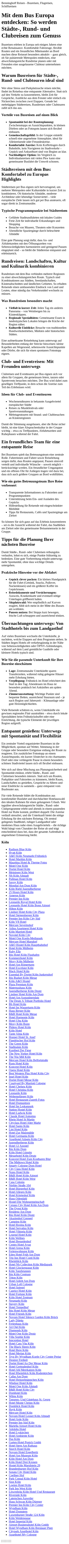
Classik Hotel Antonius (22, 1116)
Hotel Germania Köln (21, 1136)
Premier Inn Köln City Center (26, 1504)
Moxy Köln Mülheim (21, 961)
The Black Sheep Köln (22, 1346)
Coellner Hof (16, 1475)
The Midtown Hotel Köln (24, 1162)
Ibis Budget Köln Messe (23, 977)
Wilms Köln (16, 1396)
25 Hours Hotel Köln (21, 892)
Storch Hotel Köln (19, 1448)
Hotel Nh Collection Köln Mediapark (30, 1264)
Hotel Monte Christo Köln (24, 1402)
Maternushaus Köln (20, 987)
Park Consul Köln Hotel (23, 1478)
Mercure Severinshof (21, 925)
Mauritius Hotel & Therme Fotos (28, 862)
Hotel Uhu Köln (18, 1020)
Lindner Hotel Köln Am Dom (26, 994)
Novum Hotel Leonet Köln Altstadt (29, 1416)
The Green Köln (18, 1043)
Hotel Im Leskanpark (21, 1106)
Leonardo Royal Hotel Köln (25, 902)
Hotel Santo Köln (19, 1126)
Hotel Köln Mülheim (21, 948)
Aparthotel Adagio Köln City (26, 1139)
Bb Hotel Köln (17, 1004)
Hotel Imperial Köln (20, 1521)
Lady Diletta (16, 1320)
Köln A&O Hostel (19, 981)
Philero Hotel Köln (20, 1027)
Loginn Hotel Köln (20, 1485)
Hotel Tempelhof (19, 1307)
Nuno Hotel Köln (19, 1172)
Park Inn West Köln (20, 1488)
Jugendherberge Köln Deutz (25, 991)
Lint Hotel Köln (18, 1129)
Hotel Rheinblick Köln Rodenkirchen (30, 1373)
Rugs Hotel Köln (19, 1063)
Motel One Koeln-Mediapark (26, 938)
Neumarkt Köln (18, 1300)
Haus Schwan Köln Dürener (25, 1501)
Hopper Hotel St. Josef (22, 1037)
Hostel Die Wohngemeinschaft (26, 1201)
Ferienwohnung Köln (21, 1251)
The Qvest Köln (18, 1208)
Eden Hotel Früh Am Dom (24, 1254)
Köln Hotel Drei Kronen (23, 1462)
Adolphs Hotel (17, 1429)
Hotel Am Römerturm (21, 964)
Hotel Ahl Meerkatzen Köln (25, 1369)
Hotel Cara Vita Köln (21, 1343)
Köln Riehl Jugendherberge (25, 888)
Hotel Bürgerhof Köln (22, 1188)
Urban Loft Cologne (21, 1284)
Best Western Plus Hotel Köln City (29, 1073)
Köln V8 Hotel (17, 921)
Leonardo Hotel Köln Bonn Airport (29, 905)
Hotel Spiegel (17, 1287)
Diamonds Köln (18, 1330)
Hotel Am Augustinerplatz (24, 997)
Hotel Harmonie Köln (21, 1017)
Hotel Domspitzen (19, 1103)
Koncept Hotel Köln (21, 1066)
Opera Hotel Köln (19, 1070)
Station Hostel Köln (20, 1109)
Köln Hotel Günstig (20, 1152)
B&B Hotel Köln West (22, 1178)
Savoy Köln (16, 882)
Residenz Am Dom (20, 1211)
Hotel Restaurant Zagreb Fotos (27, 1099)
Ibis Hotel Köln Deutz (22, 1215)
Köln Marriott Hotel (20, 931)
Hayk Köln (15, 1409)
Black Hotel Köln (19, 971)
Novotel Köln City (20, 935)
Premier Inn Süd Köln (21, 1422)
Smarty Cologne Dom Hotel (25, 1165)
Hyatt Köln (15, 852)
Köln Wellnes (17, 1238)
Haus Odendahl (18, 1198)
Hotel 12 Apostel (19, 1145)
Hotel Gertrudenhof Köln (23, 1366)
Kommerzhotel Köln (21, 958)
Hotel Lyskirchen (19, 1432)
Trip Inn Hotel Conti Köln (24, 1257)
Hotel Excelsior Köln (21, 967)
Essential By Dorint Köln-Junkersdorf (31, 974)
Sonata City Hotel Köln (22, 1472)
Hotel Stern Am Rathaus (23, 1445)
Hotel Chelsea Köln (20, 1086)
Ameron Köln (17, 895)
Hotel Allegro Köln (20, 1192)
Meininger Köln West (21, 872)
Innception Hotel (18, 1340)
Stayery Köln (16, 1304)
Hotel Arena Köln (19, 1248)
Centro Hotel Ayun (20, 1244)
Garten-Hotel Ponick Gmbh (25, 1442)
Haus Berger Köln (19, 1010)
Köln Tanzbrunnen (20, 1271)
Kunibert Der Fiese (20, 1050)
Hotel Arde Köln (18, 1419)
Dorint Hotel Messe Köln (23, 1079)
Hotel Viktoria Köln (20, 1231)
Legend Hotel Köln (20, 1234)
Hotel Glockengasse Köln (24, 1267)
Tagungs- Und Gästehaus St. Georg (29, 1399)
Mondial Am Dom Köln (23, 885)
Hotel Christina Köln (21, 1089)
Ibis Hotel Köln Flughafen (24, 954)
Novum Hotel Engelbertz (23, 1452)
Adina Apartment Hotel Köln (26, 928)
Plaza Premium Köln (21, 984)
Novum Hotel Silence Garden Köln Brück (33, 1317)
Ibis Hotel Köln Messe (22, 1310)
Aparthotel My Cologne (23, 1534)
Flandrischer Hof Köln (22, 1040)
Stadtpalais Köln (18, 1047)
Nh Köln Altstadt (19, 875)
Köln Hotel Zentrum (21, 1297)
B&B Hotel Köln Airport (23, 1175)
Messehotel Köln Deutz (22, 1155)
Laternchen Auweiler (21, 1498)
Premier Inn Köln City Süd (24, 918)
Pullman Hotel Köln (20, 879)
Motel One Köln (18, 865)
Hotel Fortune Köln (20, 1294)
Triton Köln (15, 1277)
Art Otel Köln (17, 1327)
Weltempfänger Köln (21, 1096)
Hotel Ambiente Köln (21, 1435)
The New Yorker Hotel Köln (25, 1053)
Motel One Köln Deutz (22, 1333)
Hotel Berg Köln (18, 1350)
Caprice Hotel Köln (20, 1290)
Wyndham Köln (18, 1508)
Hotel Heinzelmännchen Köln (26, 1379)
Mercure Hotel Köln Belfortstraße (28, 1060)
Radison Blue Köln (20, 849)
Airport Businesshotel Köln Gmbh (29, 1524)
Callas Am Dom (18, 1376)
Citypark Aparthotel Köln (23, 1531)
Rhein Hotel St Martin (22, 1119)
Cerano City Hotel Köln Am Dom (28, 1205)
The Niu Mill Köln (20, 1056)
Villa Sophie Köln (19, 1336)
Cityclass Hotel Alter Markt (25, 1122)
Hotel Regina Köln (20, 1224)
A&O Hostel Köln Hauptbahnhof (28, 944)
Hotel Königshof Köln (22, 1195)
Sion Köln (15, 1481)
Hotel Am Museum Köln (23, 1455)
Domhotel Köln (18, 1392)
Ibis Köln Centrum (20, 1274)
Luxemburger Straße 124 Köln (27, 1514)
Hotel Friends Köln (20, 1313)
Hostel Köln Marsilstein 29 (24, 1465)
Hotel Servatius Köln (21, 1228)
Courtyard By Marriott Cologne (27, 1083)
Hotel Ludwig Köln (20, 1112)
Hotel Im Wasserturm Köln (24, 1007)
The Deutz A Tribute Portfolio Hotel (30, 1000)
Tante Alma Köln (19, 1033)
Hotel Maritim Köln (20, 859)
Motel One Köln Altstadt (23, 1386)
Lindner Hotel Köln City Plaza (27, 911)
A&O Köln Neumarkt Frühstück (28, 855)
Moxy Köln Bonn (19, 1023)
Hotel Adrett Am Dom (22, 1280)
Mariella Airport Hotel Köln (25, 1425)
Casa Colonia (16, 1182)
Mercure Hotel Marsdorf (23, 941)
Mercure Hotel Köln (20, 1412)
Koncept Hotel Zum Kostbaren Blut (30, 1159)
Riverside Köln (17, 1495)
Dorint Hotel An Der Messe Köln (28, 1363)
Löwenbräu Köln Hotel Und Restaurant (32, 1491)
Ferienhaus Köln (18, 1323)
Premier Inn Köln (19, 898)
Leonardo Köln (18, 1093)
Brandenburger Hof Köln (23, 1468)
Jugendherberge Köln (21, 1142)
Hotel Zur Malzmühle (21, 1132)
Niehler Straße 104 (20, 1185)
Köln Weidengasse (20, 1518)
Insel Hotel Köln (18, 1076)
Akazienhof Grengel (21, 1218)
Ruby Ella (15, 951)
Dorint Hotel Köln (19, 869)
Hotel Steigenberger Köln (24, 915)
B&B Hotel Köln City (22, 1389)
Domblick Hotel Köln (21, 1406)
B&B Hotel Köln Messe (23, 1014)
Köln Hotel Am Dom (21, 1458)
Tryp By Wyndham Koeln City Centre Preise (35, 1356)
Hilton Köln (16, 908)
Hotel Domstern (18, 1511)
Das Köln (14, 1439)
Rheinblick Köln (18, 1261)
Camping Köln (17, 1221)
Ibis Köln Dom (17, 1149)
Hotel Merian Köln (20, 1353)
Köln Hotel (15, 1030)
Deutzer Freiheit (18, 1360)
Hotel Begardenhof (20, 1241)
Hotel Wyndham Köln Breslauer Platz (31, 1528)
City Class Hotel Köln (22, 1168)
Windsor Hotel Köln (20, 1383)
